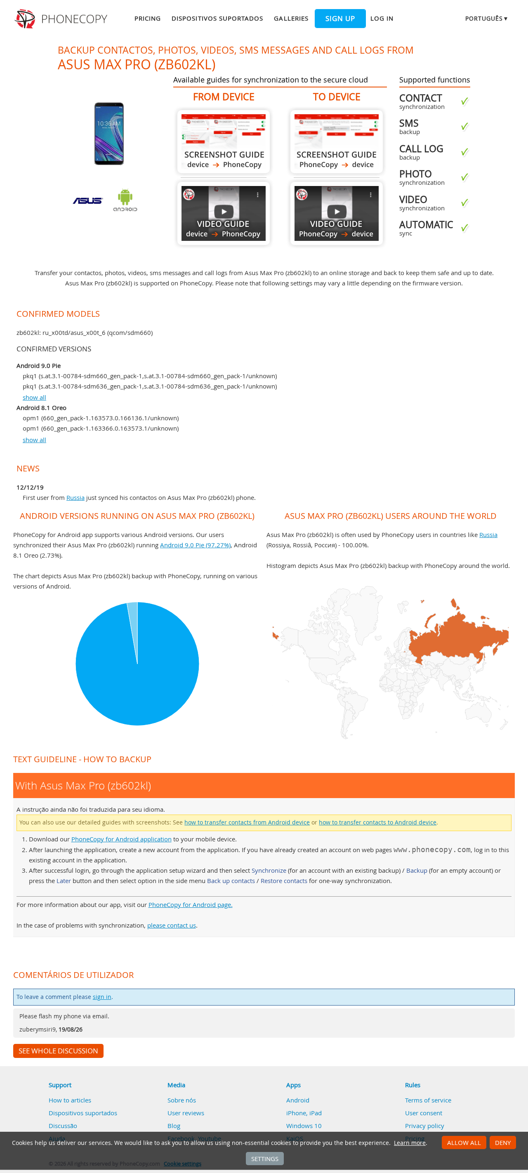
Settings (264, 1158)
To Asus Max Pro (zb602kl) (336, 141)
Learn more (410, 1143)
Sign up (340, 18)
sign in (102, 997)
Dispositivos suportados (217, 18)
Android (297, 1100)
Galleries (291, 18)
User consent (423, 1113)
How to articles (70, 1100)
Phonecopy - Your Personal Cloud (62, 19)
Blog (173, 1125)
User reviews (185, 1113)
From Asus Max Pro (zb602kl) (223, 141)
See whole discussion (58, 1050)
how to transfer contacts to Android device (377, 822)
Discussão (63, 1125)
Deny (503, 1142)
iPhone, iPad (304, 1113)
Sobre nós (181, 1100)
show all (34, 397)
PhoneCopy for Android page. (190, 904)
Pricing (147, 18)
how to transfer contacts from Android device (247, 822)
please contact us (171, 925)
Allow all (464, 1142)
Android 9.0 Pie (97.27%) (195, 545)
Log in (382, 18)
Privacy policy (424, 1125)
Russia (75, 497)
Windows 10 (304, 1125)
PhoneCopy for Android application (121, 839)
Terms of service (428, 1100)
